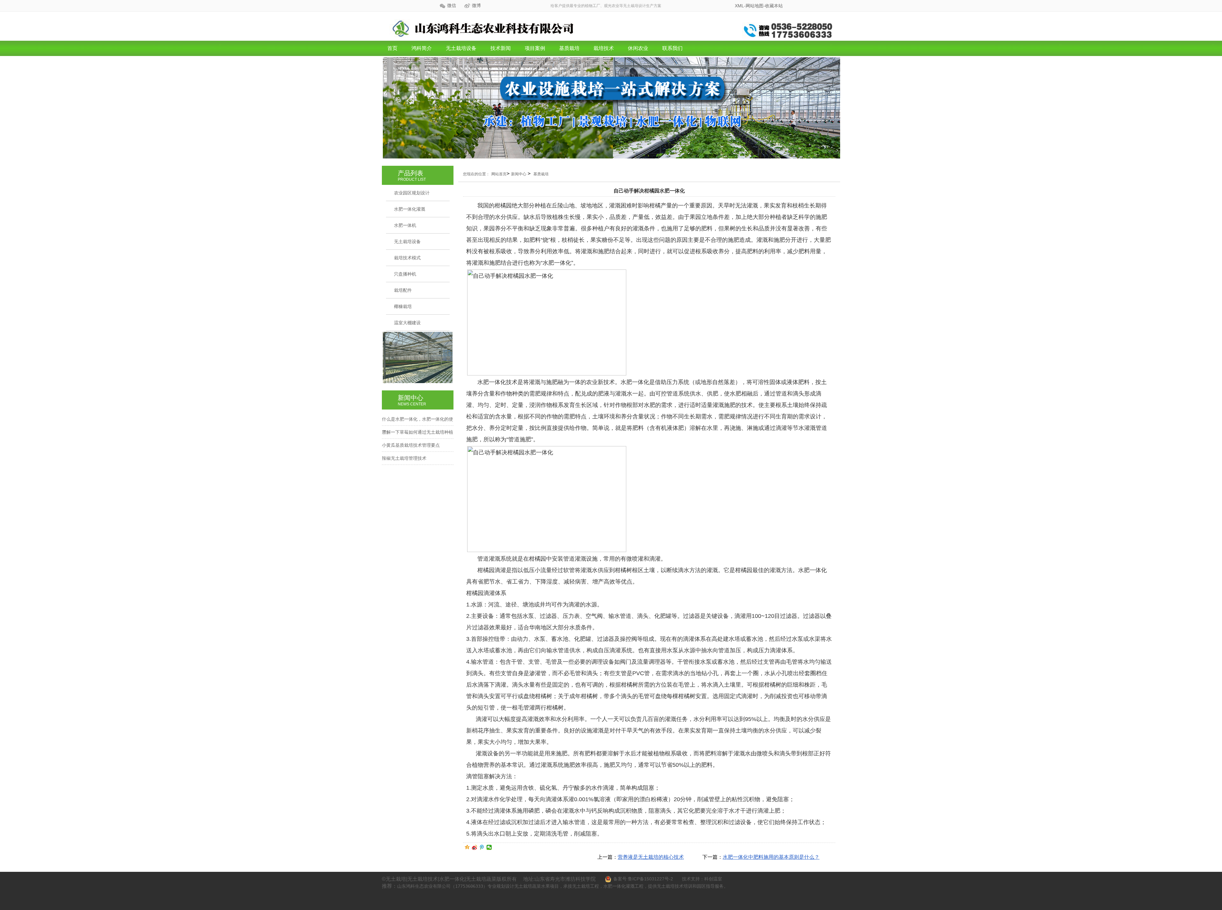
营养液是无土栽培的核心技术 (651, 857)
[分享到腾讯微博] (482, 847)
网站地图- (755, 5)
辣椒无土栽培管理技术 (404, 458)
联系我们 (672, 48)
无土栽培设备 (461, 48)
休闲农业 (638, 48)
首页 (392, 48)
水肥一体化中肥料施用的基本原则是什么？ (771, 857)
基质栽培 (569, 48)
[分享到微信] (489, 847)
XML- (740, 5)
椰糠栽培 (403, 306)
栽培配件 (403, 290)
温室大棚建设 (407, 322)
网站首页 (499, 174)
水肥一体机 (405, 225)
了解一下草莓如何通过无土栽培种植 (417, 432)
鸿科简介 (421, 48)
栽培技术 (603, 48)
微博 (476, 5)
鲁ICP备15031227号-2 (650, 878)
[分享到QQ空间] (467, 847)
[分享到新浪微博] (474, 847)
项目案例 (535, 48)
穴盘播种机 (405, 273)
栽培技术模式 (407, 257)
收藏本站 (774, 5)
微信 (451, 5)
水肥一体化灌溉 (409, 209)
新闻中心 (518, 174)
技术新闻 (500, 48)
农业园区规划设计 (412, 192)
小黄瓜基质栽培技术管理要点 (411, 445)
